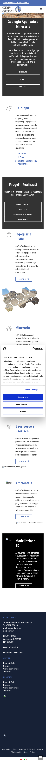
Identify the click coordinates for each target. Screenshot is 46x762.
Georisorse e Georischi (11, 669)
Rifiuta (23, 412)
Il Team (21, 157)
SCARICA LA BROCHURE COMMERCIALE (16, 3)
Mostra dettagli (32, 390)
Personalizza (21, 404)
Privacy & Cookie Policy (11, 647)
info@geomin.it (8, 631)
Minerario (6, 666)
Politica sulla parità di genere (13, 653)
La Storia (22, 153)
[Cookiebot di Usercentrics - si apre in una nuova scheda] (32, 348)
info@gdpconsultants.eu (12, 628)
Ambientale (7, 672)
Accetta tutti (23, 397)
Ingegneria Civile (9, 663)
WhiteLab (15, 752)
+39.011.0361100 (12, 625)
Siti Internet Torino (27, 752)
